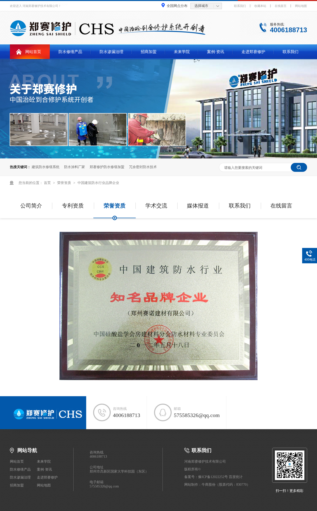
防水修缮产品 (70, 52)
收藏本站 (260, 6)
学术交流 (156, 206)
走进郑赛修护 (253, 52)
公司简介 (31, 206)
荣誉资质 (64, 183)
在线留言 (281, 6)
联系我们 (240, 6)
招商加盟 (149, 52)
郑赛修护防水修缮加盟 (107, 167)
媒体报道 (198, 206)
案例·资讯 (215, 52)
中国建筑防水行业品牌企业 (98, 183)
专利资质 (73, 206)
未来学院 (182, 52)
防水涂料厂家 (74, 167)
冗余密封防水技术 (143, 167)
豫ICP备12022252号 (213, 477)
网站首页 (33, 52)
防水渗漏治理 (111, 52)
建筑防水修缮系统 (45, 167)
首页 (48, 183)
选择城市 (201, 6)
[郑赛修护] (48, 419)
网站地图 (301, 6)
